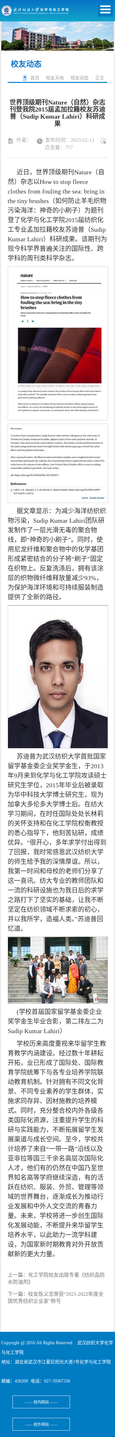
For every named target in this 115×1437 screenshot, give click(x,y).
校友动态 (79, 78)
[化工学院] (35, 12)
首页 (34, 78)
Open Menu (105, 9)
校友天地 (55, 78)
